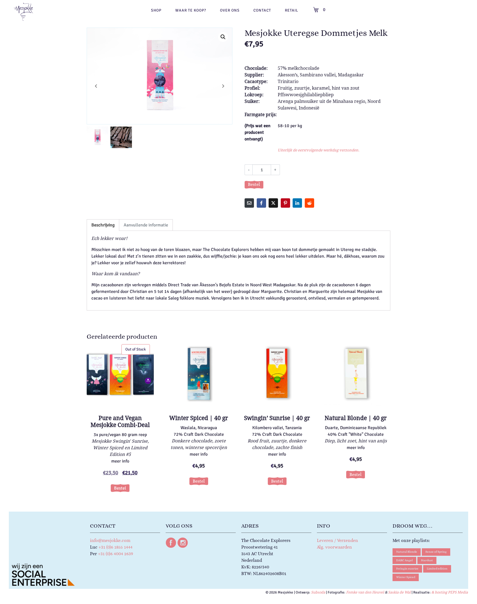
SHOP (156, 10)
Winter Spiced (405, 577)
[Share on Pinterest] (285, 203)
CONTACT (262, 10)
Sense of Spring (436, 552)
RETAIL (291, 10)
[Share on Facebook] (261, 203)
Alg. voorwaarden (334, 547)
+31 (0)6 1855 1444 (115, 547)
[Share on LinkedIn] (297, 203)
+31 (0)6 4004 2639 (115, 553)
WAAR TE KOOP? (190, 10)
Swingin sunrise (407, 568)
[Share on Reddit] (309, 203)
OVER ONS (230, 10)
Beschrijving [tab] (103, 225)
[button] (223, 37)
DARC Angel (404, 560)
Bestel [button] (199, 481)
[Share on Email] (249, 203)
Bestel (254, 184)
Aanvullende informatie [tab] (146, 225)
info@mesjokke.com (110, 540)
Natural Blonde (406, 552)
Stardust (427, 560)
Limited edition (437, 568)
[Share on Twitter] (273, 203)
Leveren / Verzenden (337, 540)
